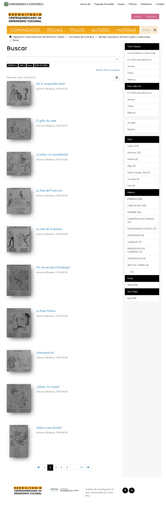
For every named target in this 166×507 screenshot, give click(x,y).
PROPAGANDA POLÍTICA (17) (141, 228)
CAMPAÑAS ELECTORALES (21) (140, 220)
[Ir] (155, 30)
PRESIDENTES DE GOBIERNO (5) (136, 250)
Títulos (130, 73)
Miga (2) (131, 165)
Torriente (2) (133, 179)
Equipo (121, 4)
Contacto (160, 4)
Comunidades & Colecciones (141, 53)
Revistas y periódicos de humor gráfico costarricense (124, 36)
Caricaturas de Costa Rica (81, 36)
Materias (131, 79)
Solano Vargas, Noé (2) (138, 172)
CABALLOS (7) (134, 242)
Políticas (133, 4)
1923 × (22, 65)
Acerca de (85, 4)
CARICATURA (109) (136, 205)
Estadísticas (146, 4)
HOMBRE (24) (134, 212)
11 (81, 467)
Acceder (131, 122)
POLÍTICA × (12, 65)
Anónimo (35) (134, 152)
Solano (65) (133, 146)
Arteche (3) (132, 159)
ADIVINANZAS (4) (136, 258)
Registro (151, 16)
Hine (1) (131, 185)
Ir (117, 59)
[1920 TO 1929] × (41, 65)
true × (30, 65)
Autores (131, 66)
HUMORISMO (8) (135, 235)
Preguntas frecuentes (104, 4)
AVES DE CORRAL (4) (137, 265)
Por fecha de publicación (139, 59)
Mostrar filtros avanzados (108, 70)
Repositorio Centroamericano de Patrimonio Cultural (38, 36)
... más (130, 271)
